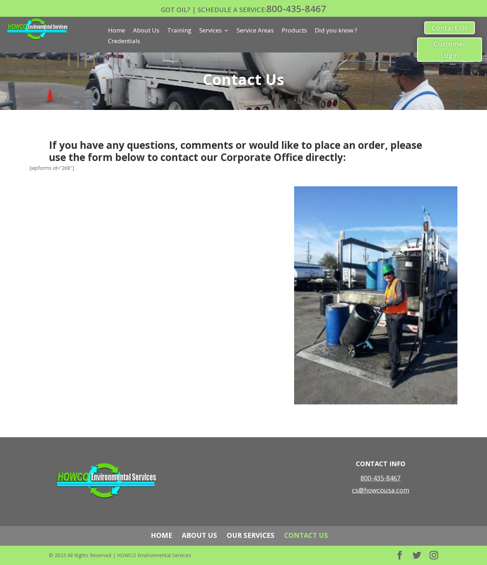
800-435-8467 (296, 8)
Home (116, 31)
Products (294, 31)
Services (210, 31)
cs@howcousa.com (380, 490)
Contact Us (449, 27)
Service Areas (255, 31)
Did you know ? (336, 31)
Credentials (124, 42)
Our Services (251, 535)
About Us (146, 31)
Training (179, 31)
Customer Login (450, 49)
